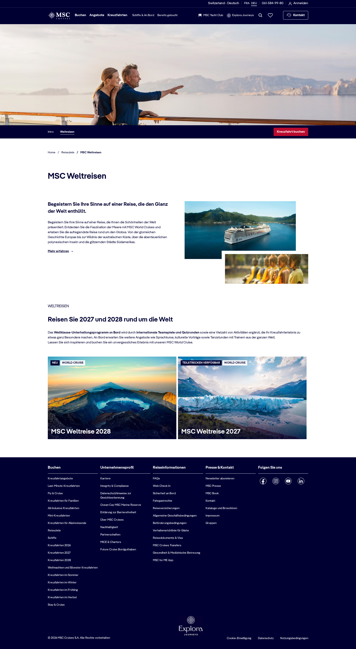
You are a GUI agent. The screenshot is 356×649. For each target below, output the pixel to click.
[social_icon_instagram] (276, 481)
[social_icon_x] (259, 491)
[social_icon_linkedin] (301, 481)
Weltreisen (67, 131)
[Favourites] (270, 15)
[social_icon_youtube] (288, 481)
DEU (254, 3)
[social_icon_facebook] (263, 481)
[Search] (260, 15)
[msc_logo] (59, 15)
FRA (246, 3)
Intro (51, 131)
